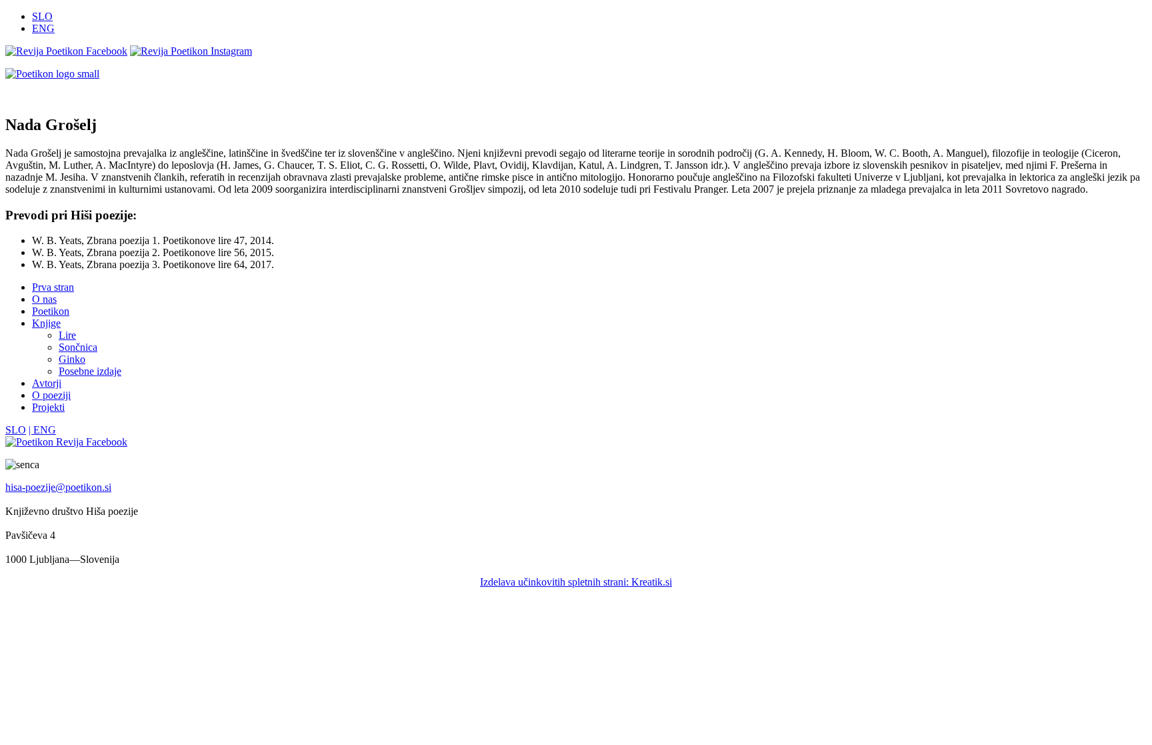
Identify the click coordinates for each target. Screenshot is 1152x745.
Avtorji (46, 383)
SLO (42, 16)
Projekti (48, 407)
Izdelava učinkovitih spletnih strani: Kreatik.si (576, 582)
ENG (43, 28)
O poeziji (51, 395)
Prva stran (53, 287)
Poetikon (50, 311)
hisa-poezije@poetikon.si (58, 487)
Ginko (72, 359)
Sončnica (78, 347)
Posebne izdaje (90, 371)
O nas (44, 299)
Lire (67, 335)
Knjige (46, 323)
